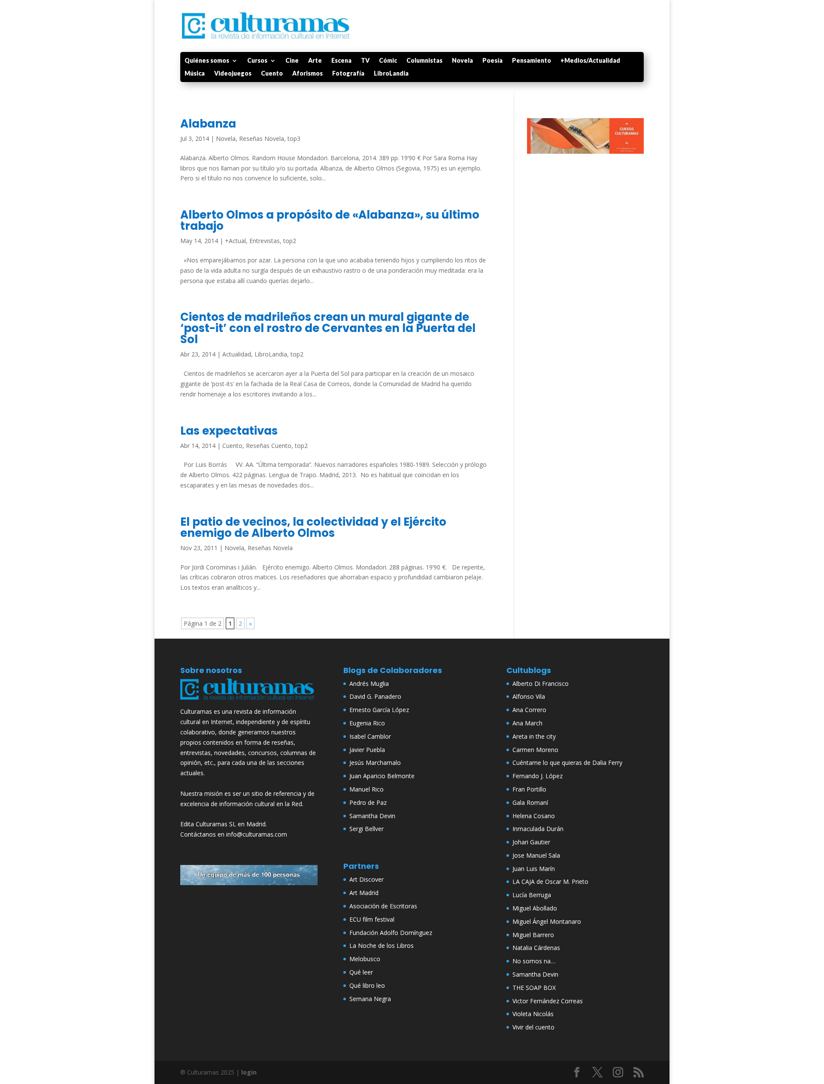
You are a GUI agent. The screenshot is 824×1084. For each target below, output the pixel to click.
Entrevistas (264, 241)
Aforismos (307, 73)
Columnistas (424, 61)
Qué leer (361, 972)
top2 (289, 241)
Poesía (492, 61)
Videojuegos (232, 73)
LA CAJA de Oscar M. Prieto (550, 881)
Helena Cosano (533, 816)
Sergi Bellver (366, 829)
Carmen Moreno (535, 750)
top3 (294, 138)
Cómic (388, 61)
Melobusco (364, 959)
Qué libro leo (367, 985)
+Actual (235, 241)
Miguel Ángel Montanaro (546, 921)
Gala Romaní (530, 802)
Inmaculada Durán (537, 829)
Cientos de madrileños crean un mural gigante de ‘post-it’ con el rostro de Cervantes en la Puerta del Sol (328, 328)
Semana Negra (370, 999)
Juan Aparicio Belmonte (382, 776)
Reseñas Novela (261, 138)
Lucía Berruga (531, 895)
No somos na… (533, 961)
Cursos (257, 61)
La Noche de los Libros (381, 945)
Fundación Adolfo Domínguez (390, 933)
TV (365, 61)
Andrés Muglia (369, 683)
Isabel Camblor (370, 736)
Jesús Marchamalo (375, 762)
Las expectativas (229, 430)
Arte (315, 61)
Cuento (272, 73)
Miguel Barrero (533, 935)
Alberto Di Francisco (540, 683)
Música (195, 73)
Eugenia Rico (367, 723)
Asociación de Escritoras (383, 906)
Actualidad (236, 354)
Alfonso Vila (528, 696)
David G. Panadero (375, 696)
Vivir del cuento (533, 1027)
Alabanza (208, 123)
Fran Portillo (529, 789)
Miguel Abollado (534, 908)
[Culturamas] (249, 701)
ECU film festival (371, 919)
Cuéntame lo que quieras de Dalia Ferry (567, 762)
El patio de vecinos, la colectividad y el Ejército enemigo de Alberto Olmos (313, 527)
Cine (292, 61)
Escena (341, 61)
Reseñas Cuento (268, 446)
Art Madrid (364, 893)
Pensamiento (531, 61)
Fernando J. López (537, 776)
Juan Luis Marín (533, 869)
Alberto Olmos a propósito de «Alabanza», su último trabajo (329, 220)
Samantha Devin (372, 816)
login (249, 1072)
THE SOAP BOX (534, 988)
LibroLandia (391, 73)
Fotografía (348, 73)
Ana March (527, 723)
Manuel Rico (366, 789)
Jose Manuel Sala (536, 855)
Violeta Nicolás (533, 1014)
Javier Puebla (367, 750)
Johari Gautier (531, 842)
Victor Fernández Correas (547, 1001)
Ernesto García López (379, 710)
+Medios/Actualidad (590, 61)
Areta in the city (534, 736)
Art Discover (366, 879)
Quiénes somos (207, 61)
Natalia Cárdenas (536, 948)
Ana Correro (529, 710)
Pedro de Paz (368, 802)
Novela (462, 61)
